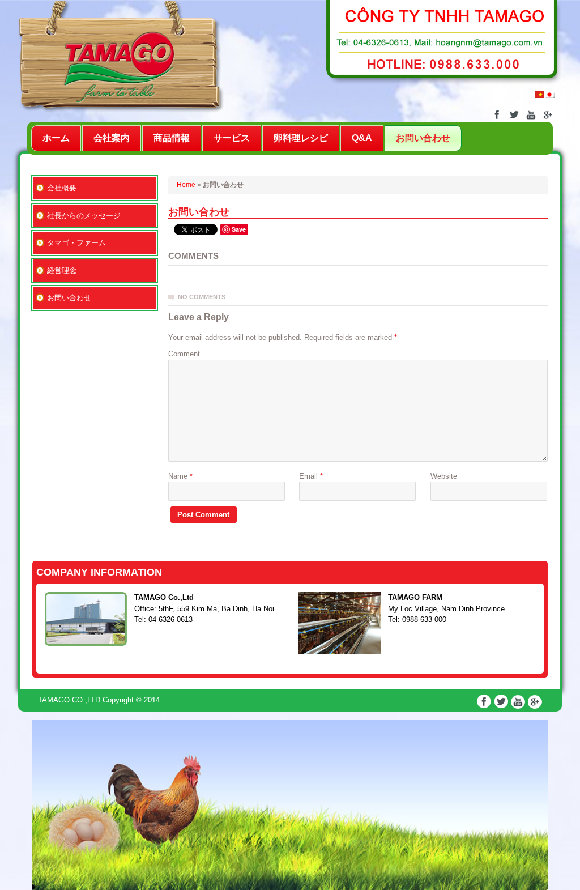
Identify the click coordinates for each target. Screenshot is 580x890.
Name (180, 476)
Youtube (531, 115)
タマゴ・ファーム (76, 243)
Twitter (514, 115)
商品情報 (171, 138)
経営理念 (61, 270)
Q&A (362, 138)
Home (186, 185)
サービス (232, 138)
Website (443, 476)
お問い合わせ (423, 138)
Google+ (548, 115)
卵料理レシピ (301, 138)
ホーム (56, 138)
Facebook (497, 115)
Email (311, 476)
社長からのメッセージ (84, 215)
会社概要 (61, 188)
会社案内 (111, 138)
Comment (184, 354)
